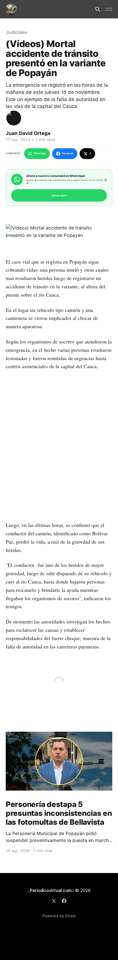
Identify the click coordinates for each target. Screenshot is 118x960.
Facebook (67, 153)
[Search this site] (97, 9)
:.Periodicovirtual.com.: (50, 890)
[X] (54, 901)
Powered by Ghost (59, 915)
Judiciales (16, 32)
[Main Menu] (109, 9)
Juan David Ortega (28, 133)
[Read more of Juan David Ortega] (14, 118)
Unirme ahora (59, 195)
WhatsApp (40, 153)
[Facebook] (64, 901)
